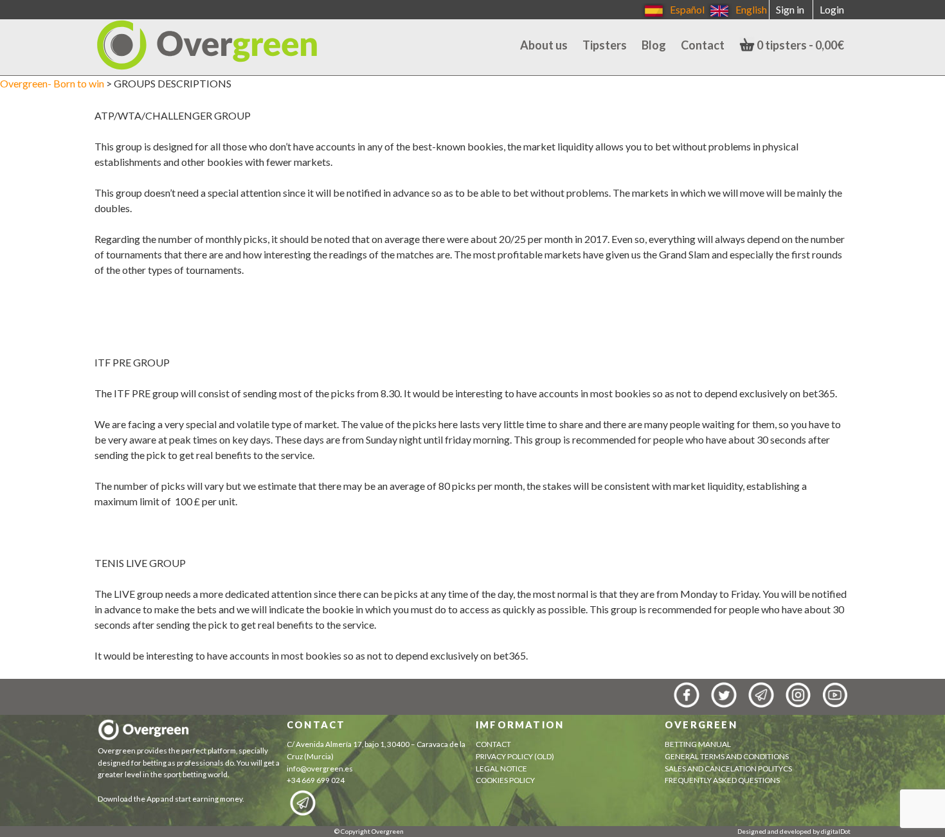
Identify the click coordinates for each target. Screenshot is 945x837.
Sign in (790, 9)
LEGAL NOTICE (501, 768)
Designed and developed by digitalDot (794, 831)
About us (544, 45)
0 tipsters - (799, 45)
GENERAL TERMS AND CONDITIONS (727, 756)
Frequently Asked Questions (722, 780)
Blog (654, 45)
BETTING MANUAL (698, 744)
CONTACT (493, 744)
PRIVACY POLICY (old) (515, 756)
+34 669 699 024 (316, 780)
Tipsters (604, 45)
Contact (702, 45)
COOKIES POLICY (506, 780)
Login (832, 9)
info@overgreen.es (320, 768)
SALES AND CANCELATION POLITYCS (728, 768)
